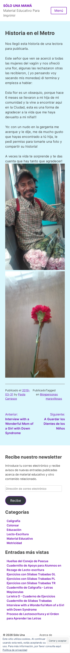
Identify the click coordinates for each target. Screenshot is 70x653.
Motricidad (14, 543)
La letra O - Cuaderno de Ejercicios (31, 596)
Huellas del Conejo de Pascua (27, 561)
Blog (43, 394)
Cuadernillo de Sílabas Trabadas (29, 600)
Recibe (15, 501)
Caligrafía (13, 521)
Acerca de (45, 635)
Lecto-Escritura (18, 534)
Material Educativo (20, 538)
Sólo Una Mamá (17, 6)
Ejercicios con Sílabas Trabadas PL (31, 578)
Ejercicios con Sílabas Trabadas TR (31, 583)
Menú (58, 11)
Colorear (13, 525)
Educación (14, 529)
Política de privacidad (15, 650)
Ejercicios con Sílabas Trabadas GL (31, 574)
